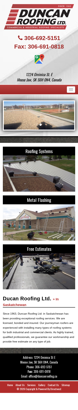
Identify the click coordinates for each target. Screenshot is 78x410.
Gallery (41, 385)
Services (31, 385)
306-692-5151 (42, 38)
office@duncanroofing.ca (43, 376)
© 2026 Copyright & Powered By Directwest (39, 389)
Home (10, 385)
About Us (20, 385)
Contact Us (53, 385)
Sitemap (66, 385)
